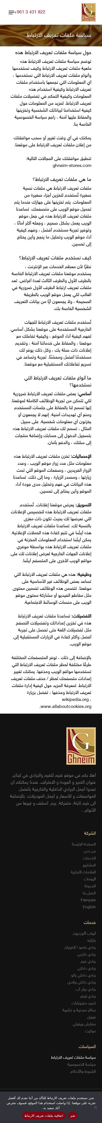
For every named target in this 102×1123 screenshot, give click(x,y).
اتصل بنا (89, 893)
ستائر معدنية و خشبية (79, 1010)
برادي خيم (88, 961)
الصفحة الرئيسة (84, 844)
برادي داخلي (86, 968)
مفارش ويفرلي (84, 1024)
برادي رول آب (86, 989)
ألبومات (90, 879)
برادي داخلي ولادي (81, 982)
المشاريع (89, 865)
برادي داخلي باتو (83, 975)
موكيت (90, 1031)
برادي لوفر (88, 996)
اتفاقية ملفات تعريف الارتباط (43, 1116)
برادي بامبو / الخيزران (80, 947)
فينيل (91, 1017)
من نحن (90, 851)
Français (88, 900)
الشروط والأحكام (83, 1071)
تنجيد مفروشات (84, 1003)
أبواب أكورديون (84, 933)
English (89, 907)
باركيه (91, 940)
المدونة (90, 886)
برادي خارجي (86, 954)
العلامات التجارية (83, 872)
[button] (11, 12)
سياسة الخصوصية (81, 1064)
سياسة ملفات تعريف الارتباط (73, 1057)
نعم (73, 1116)
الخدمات (89, 858)
